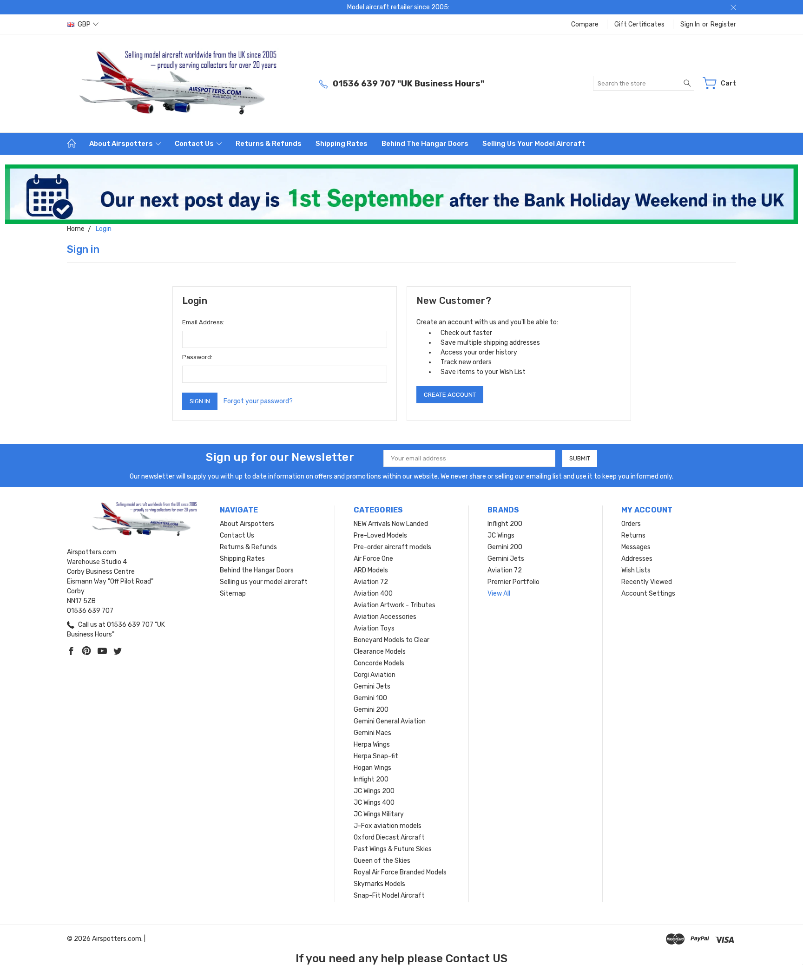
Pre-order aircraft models (392, 547)
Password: (197, 357)
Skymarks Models (379, 884)
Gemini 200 (371, 710)
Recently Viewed (646, 582)
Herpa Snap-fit (376, 756)
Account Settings (648, 593)
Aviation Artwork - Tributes (394, 605)
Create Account (450, 394)
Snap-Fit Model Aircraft (389, 895)
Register (723, 24)
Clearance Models (380, 652)
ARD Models (371, 570)
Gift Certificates (639, 24)
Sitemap (233, 593)
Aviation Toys (374, 628)
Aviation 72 (371, 582)
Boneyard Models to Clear (391, 640)
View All (498, 593)
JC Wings (500, 535)
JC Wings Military (379, 814)
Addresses (636, 559)
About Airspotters (121, 143)
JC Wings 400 (374, 803)
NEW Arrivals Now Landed (391, 524)
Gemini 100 (370, 698)
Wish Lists (636, 570)
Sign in (690, 24)
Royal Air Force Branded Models (400, 872)
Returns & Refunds (269, 143)
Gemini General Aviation (390, 721)
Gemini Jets (372, 686)
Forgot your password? (258, 401)
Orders (631, 524)
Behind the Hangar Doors (425, 143)
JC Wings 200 (374, 791)
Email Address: (203, 322)
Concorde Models (379, 663)
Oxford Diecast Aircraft (389, 837)
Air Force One (373, 559)
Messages (636, 547)
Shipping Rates (342, 143)
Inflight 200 (371, 779)
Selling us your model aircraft (533, 143)
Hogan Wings (372, 768)
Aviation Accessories (385, 617)
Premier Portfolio (513, 582)
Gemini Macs (372, 733)
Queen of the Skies (382, 861)
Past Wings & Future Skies (393, 849)
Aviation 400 (373, 593)
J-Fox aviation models (387, 826)
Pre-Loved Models (380, 535)
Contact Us (195, 143)
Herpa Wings (372, 744)
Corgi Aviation (374, 675)
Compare (585, 24)
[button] (401, 194)
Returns (633, 535)
